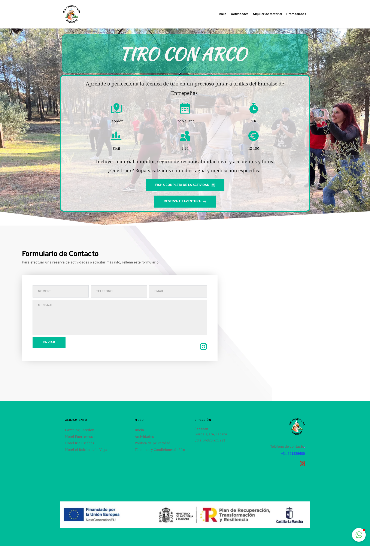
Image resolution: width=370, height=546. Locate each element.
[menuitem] (222, 14)
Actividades (145, 436)
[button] (359, 535)
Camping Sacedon (79, 430)
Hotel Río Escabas (79, 443)
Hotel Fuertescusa (80, 436)
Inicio (139, 430)
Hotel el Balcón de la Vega (86, 449)
